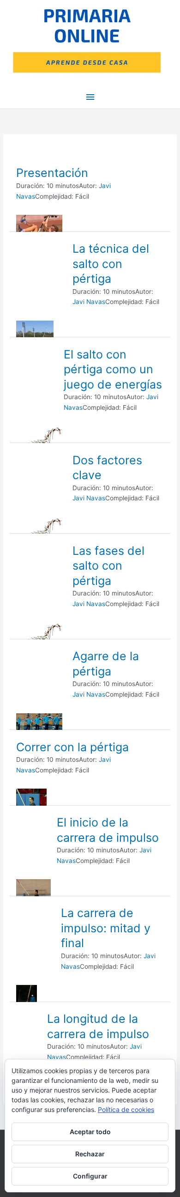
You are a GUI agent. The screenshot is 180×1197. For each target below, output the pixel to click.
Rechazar (90, 1154)
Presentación (52, 173)
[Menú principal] (90, 97)
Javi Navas (88, 301)
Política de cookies (126, 1109)
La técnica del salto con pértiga (110, 264)
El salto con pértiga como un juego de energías (113, 369)
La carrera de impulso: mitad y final (105, 928)
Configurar (90, 1176)
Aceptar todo (90, 1132)
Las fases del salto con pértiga (108, 566)
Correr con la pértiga (72, 747)
